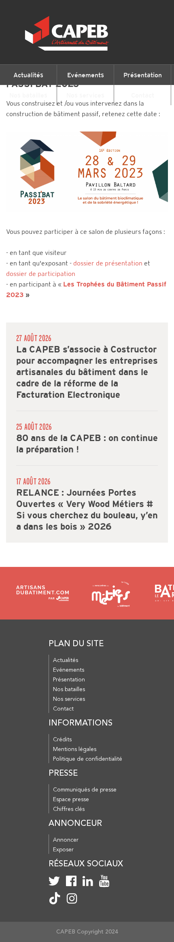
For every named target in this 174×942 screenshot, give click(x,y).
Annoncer (66, 840)
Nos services (85, 95)
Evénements (85, 74)
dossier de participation (40, 274)
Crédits (62, 740)
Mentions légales (74, 749)
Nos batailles (28, 95)
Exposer (63, 850)
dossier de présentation (107, 263)
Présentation (142, 74)
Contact (142, 95)
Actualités (28, 74)
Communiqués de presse (85, 790)
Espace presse (71, 799)
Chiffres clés (69, 809)
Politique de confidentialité (87, 759)
